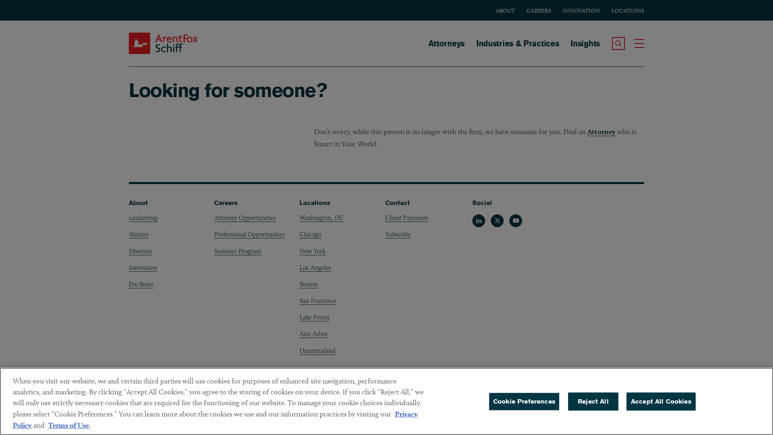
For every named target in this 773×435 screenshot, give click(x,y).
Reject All (593, 401)
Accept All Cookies (661, 401)
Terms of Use (68, 425)
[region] (386, 401)
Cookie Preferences (524, 401)
